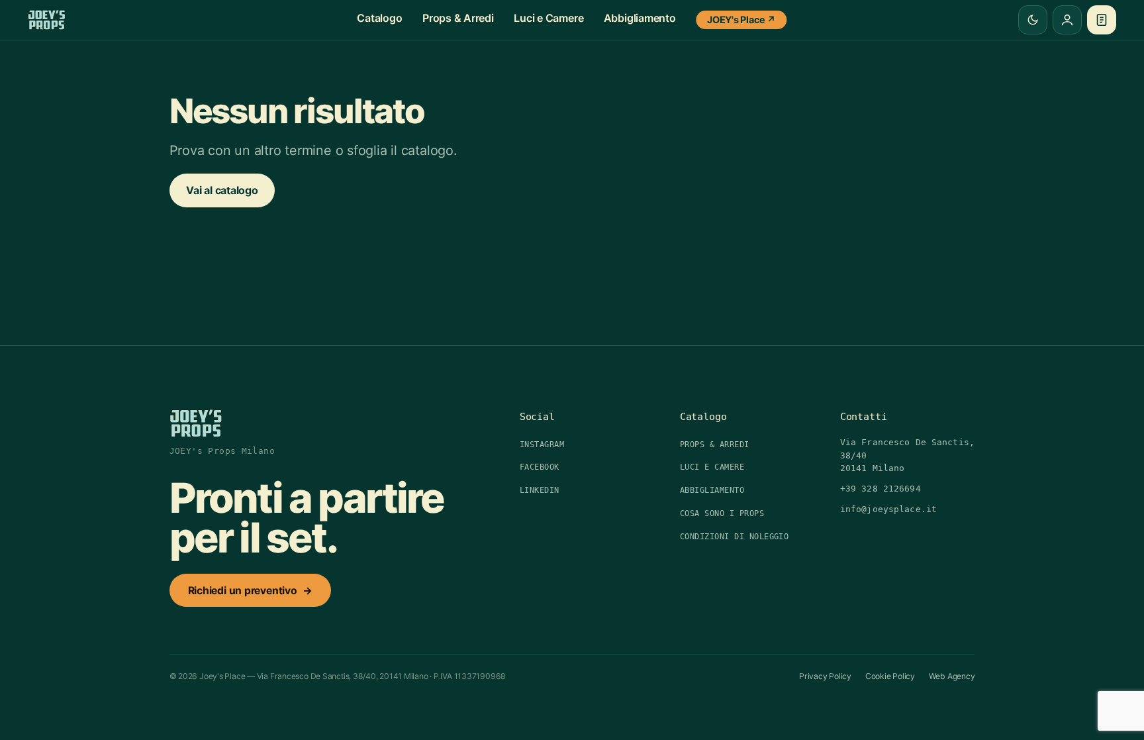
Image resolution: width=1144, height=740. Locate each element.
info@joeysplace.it (888, 509)
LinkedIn (539, 490)
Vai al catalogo (222, 190)
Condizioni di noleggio (734, 536)
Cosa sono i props (722, 513)
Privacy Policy (825, 676)
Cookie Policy (890, 676)
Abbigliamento (640, 18)
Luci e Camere (548, 18)
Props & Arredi (458, 18)
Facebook (539, 467)
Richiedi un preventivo (250, 590)
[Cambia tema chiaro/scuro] (1032, 19)
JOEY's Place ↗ (741, 19)
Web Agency (952, 676)
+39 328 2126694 (880, 489)
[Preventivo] (1101, 19)
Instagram (542, 444)
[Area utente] (1067, 19)
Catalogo (379, 18)
